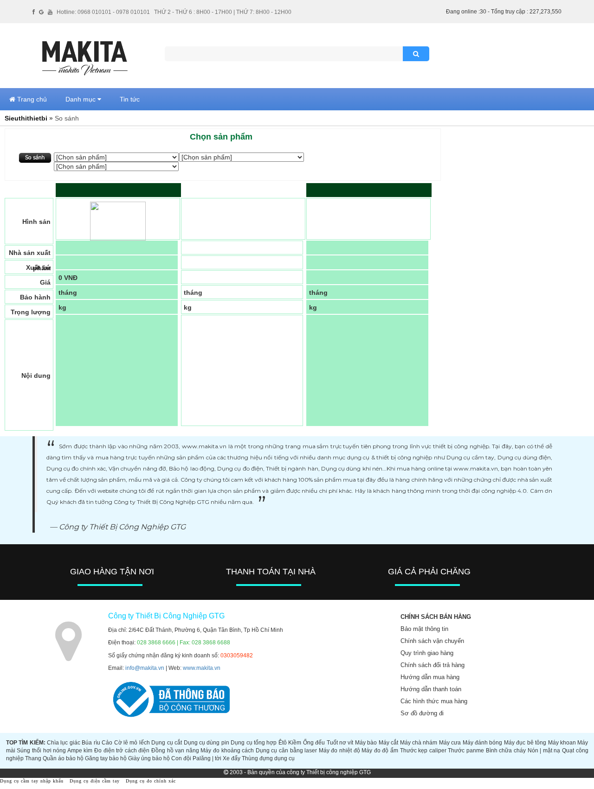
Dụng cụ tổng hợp (254, 742)
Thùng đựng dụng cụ (268, 758)
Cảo (107, 742)
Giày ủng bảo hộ (149, 758)
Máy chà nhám (419, 742)
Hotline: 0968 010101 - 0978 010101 (103, 12)
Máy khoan (562, 742)
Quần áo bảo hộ (63, 758)
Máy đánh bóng (483, 742)
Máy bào (366, 742)
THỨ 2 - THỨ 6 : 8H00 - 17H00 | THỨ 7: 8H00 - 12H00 (222, 12)
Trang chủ (31, 99)
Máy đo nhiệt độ (339, 750)
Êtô (282, 742)
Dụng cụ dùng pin (206, 742)
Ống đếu (314, 742)
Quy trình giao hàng (426, 652)
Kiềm (294, 742)
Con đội (181, 758)
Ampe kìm (80, 750)
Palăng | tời (207, 758)
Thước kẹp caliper (423, 750)
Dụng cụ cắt (166, 742)
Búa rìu (91, 742)
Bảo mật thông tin (424, 628)
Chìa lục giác (63, 742)
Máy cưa (450, 742)
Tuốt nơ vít (340, 742)
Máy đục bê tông (525, 742)
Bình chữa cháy (506, 750)
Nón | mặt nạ (544, 750)
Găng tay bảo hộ (106, 758)
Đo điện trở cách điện (121, 750)
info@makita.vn (144, 668)
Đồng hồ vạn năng (175, 750)
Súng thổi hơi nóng (41, 750)
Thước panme (466, 750)
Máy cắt (388, 742)
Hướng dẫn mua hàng (429, 677)
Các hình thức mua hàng (433, 701)
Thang (33, 758)
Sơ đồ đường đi (422, 713)
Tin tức (130, 99)
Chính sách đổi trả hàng (432, 665)
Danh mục (81, 99)
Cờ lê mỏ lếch (132, 742)
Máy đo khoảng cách (227, 750)
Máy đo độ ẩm (380, 750)
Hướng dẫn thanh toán (430, 689)
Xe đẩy (231, 758)
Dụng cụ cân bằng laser (286, 750)
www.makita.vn (201, 668)
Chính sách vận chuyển (432, 640)
